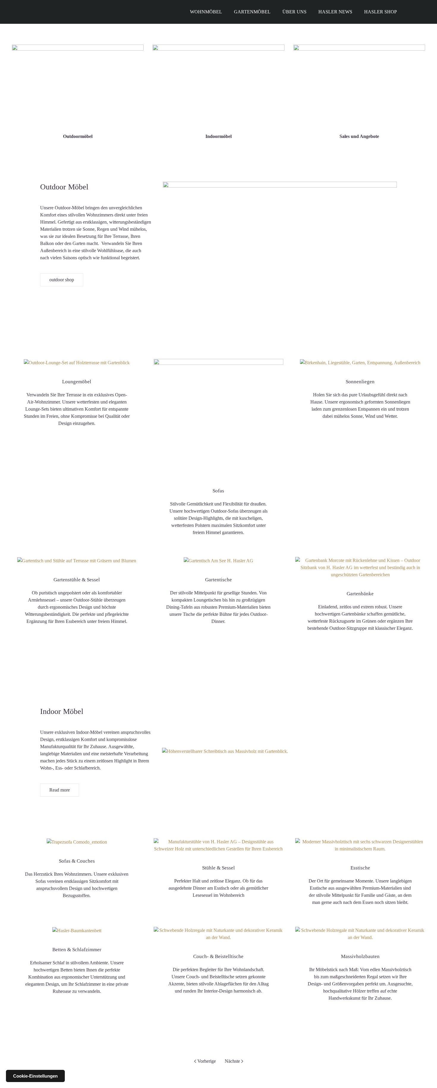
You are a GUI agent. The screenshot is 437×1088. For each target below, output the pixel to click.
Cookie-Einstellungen (35, 1075)
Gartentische (218, 580)
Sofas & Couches (77, 861)
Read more (59, 789)
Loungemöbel (76, 381)
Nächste (232, 1061)
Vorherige (206, 1061)
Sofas (218, 491)
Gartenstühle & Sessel (77, 580)
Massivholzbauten (360, 956)
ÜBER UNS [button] (294, 11)
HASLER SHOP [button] (380, 11)
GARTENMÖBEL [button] (252, 11)
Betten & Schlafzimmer (76, 949)
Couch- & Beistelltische (218, 956)
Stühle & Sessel (218, 868)
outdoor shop (61, 279)
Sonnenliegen (360, 381)
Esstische (360, 868)
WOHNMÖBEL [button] (206, 11)
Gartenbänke (360, 593)
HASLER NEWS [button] (335, 11)
